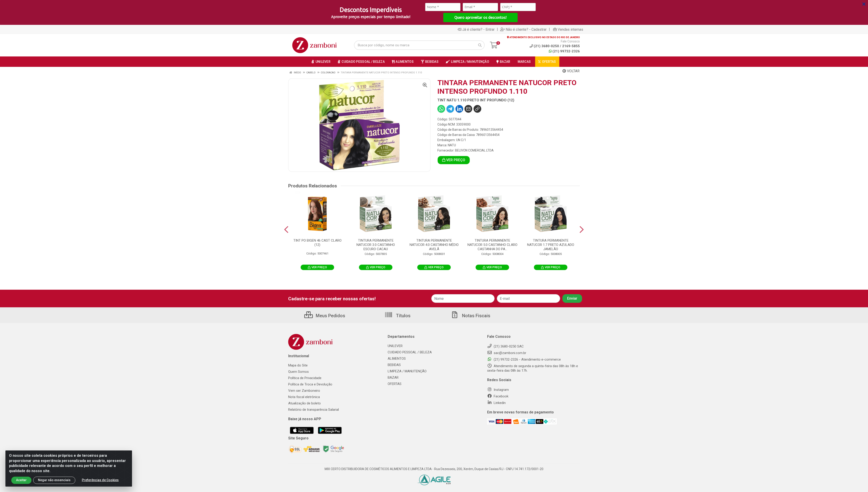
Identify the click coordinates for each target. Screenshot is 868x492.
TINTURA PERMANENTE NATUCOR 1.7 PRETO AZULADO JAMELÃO (550, 244)
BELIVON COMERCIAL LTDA (474, 150)
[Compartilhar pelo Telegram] (450, 109)
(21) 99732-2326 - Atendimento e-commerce (527, 359)
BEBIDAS (394, 365)
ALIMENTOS (397, 359)
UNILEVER (395, 346)
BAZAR (393, 377)
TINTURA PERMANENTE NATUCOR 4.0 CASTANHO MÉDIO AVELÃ (434, 244)
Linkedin (499, 403)
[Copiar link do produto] (477, 109)
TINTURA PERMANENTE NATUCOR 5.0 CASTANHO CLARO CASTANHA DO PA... (492, 244)
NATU (452, 145)
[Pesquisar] (480, 45)
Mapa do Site (298, 365)
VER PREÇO (455, 160)
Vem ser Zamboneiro (304, 391)
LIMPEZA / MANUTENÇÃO (407, 371)
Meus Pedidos (330, 315)
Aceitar (21, 480)
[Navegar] (286, 229)
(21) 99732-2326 (566, 51)
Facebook (500, 396)
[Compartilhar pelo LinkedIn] (459, 109)
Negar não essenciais (54, 480)
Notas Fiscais (475, 315)
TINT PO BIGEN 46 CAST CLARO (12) (317, 242)
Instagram (501, 390)
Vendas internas (570, 29)
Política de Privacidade (304, 378)
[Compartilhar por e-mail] (468, 109)
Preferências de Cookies (100, 480)
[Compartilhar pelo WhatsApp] (441, 109)
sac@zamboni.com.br (509, 353)
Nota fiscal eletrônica (304, 397)
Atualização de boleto (304, 403)
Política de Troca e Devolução (310, 384)
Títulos (402, 315)
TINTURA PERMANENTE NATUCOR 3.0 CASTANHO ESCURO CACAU (375, 244)
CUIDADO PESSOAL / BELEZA (410, 352)
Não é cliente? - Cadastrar (526, 29)
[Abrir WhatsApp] (856, 480)
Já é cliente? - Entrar (478, 29)
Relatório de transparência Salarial (313, 410)
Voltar (573, 71)
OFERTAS (394, 384)
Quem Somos (298, 372)
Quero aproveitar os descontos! (480, 17)
